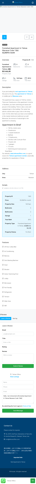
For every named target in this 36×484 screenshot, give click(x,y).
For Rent (5, 44)
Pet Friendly (8, 287)
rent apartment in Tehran (23, 91)
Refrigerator (8, 292)
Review (4, 351)
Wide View (7, 301)
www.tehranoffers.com (18, 153)
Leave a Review (5, 318)
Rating (4, 347)
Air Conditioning (9, 251)
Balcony (6, 256)
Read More (8, 151)
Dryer (6, 265)
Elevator (6, 269)
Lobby (6, 278)
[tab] (4, 37)
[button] (27, 37)
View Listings (14, 377)
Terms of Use (27, 406)
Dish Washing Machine (11, 260)
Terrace (6, 296)
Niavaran (16, 96)
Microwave (7, 283)
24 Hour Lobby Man (10, 247)
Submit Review (18, 366)
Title (3, 338)
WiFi (5, 306)
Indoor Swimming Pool (11, 274)
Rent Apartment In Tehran (18, 462)
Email (4, 330)
